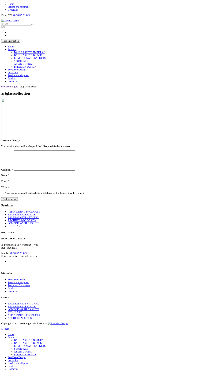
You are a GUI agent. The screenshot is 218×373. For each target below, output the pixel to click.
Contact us (13, 9)
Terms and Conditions (19, 285)
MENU (5, 329)
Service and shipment (18, 6)
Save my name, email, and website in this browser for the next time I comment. (44, 193)
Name (5, 175)
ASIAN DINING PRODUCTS (24, 211)
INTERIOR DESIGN (25, 66)
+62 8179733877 (21, 15)
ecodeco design (9, 86)
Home (11, 4)
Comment (7, 169)
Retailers (12, 78)
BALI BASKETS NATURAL (29, 52)
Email (5, 181)
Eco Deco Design (17, 69)
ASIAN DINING (23, 63)
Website (5, 187)
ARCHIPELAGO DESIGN (22, 220)
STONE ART (21, 61)
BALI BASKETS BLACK (28, 55)
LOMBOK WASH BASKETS (30, 58)
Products (12, 49)
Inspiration (13, 72)
